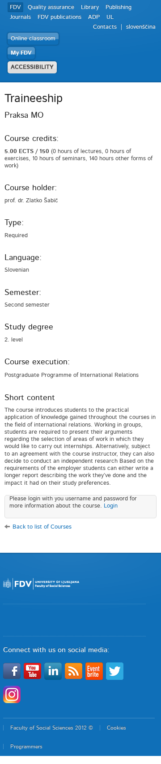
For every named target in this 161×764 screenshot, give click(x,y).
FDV (15, 7)
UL (110, 17)
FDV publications (59, 17)
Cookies (116, 727)
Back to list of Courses (42, 527)
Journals (20, 17)
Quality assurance (51, 7)
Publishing (118, 7)
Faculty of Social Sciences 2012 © (51, 727)
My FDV (21, 53)
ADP (94, 17)
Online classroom (33, 39)
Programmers (26, 746)
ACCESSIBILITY (32, 67)
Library (90, 7)
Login (111, 506)
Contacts (105, 27)
